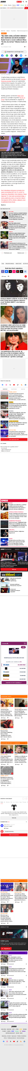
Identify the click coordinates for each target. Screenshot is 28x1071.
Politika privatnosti (12, 1038)
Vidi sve (14, 569)
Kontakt (9, 1036)
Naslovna (3, 30)
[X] (10, 271)
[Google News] (25, 271)
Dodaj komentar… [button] (9, 831)
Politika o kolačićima (21, 1036)
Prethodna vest (8, 253)
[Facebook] (6, 271)
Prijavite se (7, 948)
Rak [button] (11, 802)
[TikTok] (21, 271)
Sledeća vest (21, 253)
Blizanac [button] (8, 802)
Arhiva (5, 1038)
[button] (25, 47)
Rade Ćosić (20, 95)
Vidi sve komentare (14, 834)
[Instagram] (14, 271)
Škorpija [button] (24, 802)
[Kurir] (3, 2)
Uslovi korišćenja (20, 1038)
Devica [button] (17, 802)
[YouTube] (17, 271)
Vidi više (14, 817)
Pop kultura (13, 30)
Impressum (14, 1036)
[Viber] (2, 271)
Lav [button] (14, 802)
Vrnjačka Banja (10, 263)
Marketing (4, 1036)
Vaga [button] (20, 802)
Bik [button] (4, 802)
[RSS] (22, 385)
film (3, 263)
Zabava (8, 30)
